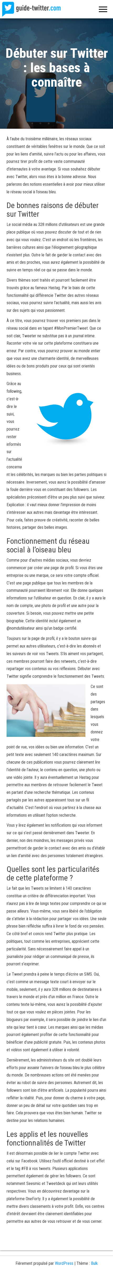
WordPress (64, 1263)
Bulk (94, 1263)
